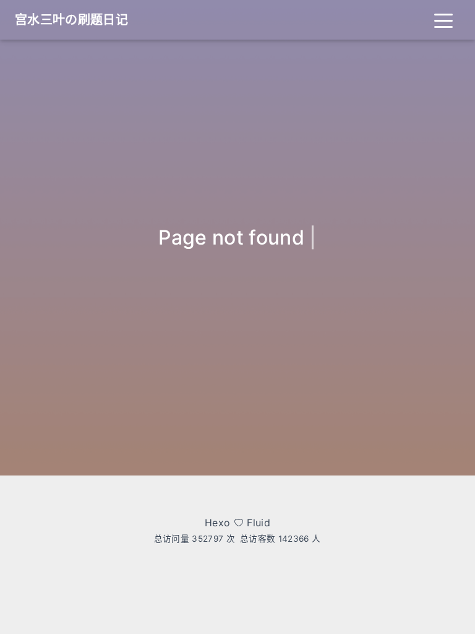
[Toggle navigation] (443, 19)
